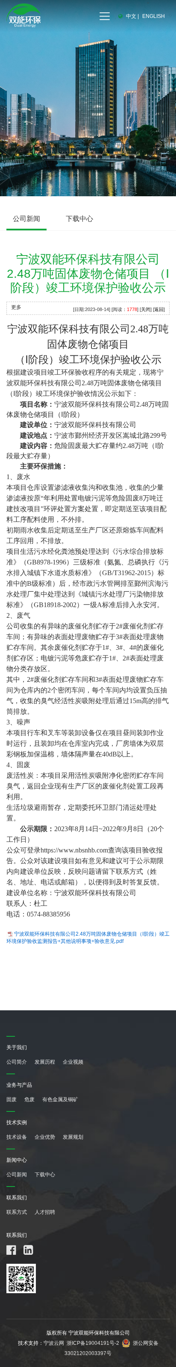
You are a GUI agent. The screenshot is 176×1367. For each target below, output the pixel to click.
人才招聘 (45, 1212)
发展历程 (45, 1062)
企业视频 (73, 1062)
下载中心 (79, 218)
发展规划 (73, 1137)
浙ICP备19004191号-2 (93, 1343)
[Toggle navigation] (104, 16)
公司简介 (16, 1062)
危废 (29, 1099)
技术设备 (16, 1137)
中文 (131, 16)
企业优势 (45, 1137)
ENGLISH (153, 16)
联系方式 (16, 1212)
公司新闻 (26, 218)
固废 (11, 1099)
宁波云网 (54, 1343)
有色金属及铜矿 (60, 1099)
